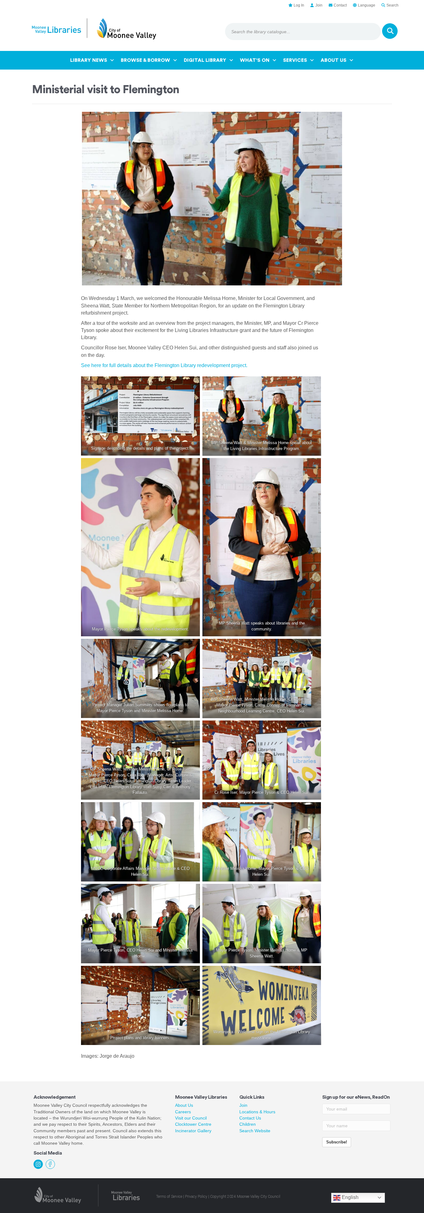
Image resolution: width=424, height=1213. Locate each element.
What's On (254, 60)
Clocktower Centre (193, 1124)
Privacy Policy (196, 1196)
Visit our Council (191, 1117)
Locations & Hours (257, 1111)
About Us (333, 60)
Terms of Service (169, 1196)
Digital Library (205, 60)
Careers (183, 1111)
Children (247, 1124)
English (350, 1197)
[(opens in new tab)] (57, 1194)
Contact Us (250, 1117)
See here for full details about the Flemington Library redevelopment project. (164, 365)
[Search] (390, 31)
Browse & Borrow (145, 60)
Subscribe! (336, 1142)
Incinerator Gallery (193, 1130)
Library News (88, 60)
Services (295, 60)
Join (243, 1105)
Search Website (254, 1130)
